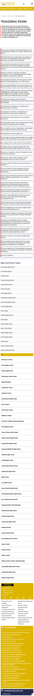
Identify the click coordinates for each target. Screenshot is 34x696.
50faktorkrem (6, 694)
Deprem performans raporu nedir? (12, 650)
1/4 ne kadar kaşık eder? (9, 671)
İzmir (30, 8)
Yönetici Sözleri (5, 289)
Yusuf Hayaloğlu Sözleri (8, 302)
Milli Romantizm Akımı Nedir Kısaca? (12, 652)
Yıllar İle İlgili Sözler (6, 337)
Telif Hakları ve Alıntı (7, 592)
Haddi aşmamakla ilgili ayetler (11, 678)
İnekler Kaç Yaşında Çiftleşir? (11, 667)
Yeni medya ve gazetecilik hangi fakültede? (14, 669)
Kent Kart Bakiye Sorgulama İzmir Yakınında (23, 607)
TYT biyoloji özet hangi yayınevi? (11, 675)
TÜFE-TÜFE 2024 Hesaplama (6, 606)
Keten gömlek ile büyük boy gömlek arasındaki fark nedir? (16, 681)
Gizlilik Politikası (6, 588)
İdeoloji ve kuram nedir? (9, 641)
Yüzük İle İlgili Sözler (7, 315)
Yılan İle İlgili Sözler (6, 324)
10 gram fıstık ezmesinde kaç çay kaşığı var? (15, 673)
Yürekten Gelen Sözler (7, 280)
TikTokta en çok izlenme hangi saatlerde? (14, 683)
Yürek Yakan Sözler (6, 284)
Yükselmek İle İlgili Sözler (8, 298)
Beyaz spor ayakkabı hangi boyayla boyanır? (14, 654)
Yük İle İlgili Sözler (6, 293)
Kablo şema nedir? (8, 637)
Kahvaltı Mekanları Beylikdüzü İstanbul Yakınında (23, 622)
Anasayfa (4, 16)
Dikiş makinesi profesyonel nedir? (12, 634)
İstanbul (19, 8)
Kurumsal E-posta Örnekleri (6, 602)
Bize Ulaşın (5, 595)
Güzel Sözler (11, 16)
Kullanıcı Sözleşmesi (7, 590)
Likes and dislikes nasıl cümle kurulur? (13, 686)
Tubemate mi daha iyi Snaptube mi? (12, 645)
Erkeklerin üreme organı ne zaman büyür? (14, 661)
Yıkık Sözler (4, 319)
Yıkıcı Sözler (4, 311)
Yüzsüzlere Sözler (20, 16)
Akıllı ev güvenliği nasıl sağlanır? (11, 659)
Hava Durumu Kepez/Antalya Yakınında (25, 616)
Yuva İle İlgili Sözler (6, 306)
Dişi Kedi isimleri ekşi (7, 611)
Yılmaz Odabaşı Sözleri (8, 350)
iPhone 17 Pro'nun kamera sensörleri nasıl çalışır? (16, 632)
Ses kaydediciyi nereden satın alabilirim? (14, 643)
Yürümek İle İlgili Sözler (8, 267)
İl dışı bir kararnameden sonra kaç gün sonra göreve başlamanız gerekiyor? (17, 664)
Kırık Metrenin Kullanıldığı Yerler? (25, 602)
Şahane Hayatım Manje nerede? (8, 619)
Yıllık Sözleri (4, 341)
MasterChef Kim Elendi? (8, 8)
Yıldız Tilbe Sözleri (6, 328)
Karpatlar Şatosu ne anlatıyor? (11, 648)
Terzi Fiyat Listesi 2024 (8, 609)
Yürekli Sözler (5, 276)
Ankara (25, 8)
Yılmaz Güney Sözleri (7, 346)
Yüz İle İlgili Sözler (6, 271)
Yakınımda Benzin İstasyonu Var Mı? (23, 612)
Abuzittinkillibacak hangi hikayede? (12, 656)
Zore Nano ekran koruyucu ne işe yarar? (13, 639)
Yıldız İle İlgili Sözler (7, 332)
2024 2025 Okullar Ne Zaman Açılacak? (7, 614)
